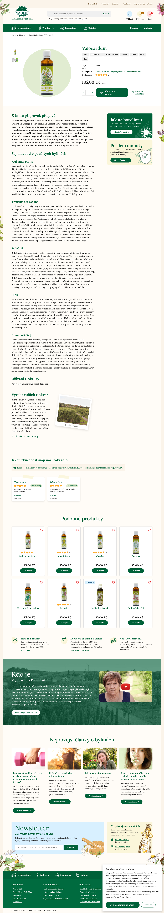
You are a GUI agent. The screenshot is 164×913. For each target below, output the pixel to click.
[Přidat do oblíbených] (41, 530)
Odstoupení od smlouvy (90, 902)
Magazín (148, 28)
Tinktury (47, 28)
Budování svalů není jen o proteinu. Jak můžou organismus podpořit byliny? (27, 777)
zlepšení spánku (81, 18)
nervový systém (111, 54)
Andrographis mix (28, 556)
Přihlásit (129, 19)
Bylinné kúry (24, 28)
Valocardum (20, 482)
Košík (149, 16)
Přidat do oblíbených (139, 92)
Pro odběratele (19, 898)
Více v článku (119, 160)
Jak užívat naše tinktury (54, 889)
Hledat (106, 14)
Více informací (120, 132)
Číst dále (30, 549)
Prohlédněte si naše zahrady (25, 436)
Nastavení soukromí (88, 898)
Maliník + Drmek (99, 608)
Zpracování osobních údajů (56, 898)
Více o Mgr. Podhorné (24, 712)
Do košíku (28, 571)
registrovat (116, 468)
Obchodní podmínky (53, 892)
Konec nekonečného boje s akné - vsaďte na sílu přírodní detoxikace (135, 776)
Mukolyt (100, 556)
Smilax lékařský (136, 608)
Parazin (64, 608)
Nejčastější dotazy (88, 895)
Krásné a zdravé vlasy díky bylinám (61, 774)
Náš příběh (92, 4)
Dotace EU (17, 902)
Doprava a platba (51, 895)
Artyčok (136, 556)
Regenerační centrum (143, 4)
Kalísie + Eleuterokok (28, 608)
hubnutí (71, 18)
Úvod (14, 35)
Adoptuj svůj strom (88, 892)
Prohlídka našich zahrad (90, 889)
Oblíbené (140, 16)
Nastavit (148, 905)
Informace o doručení (79, 650)
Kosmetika (70, 28)
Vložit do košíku (110, 92)
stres (142, 54)
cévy (86, 54)
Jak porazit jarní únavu (98, 773)
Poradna (115, 4)
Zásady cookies (50, 910)
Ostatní (92, 28)
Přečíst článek (23, 810)
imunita (64, 18)
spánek (125, 54)
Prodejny (105, 4)
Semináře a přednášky (22, 892)
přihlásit (100, 468)
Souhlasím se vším (123, 904)
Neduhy (134, 28)
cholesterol (96, 54)
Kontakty (127, 4)
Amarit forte (64, 556)
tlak (85, 59)
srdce (134, 54)
